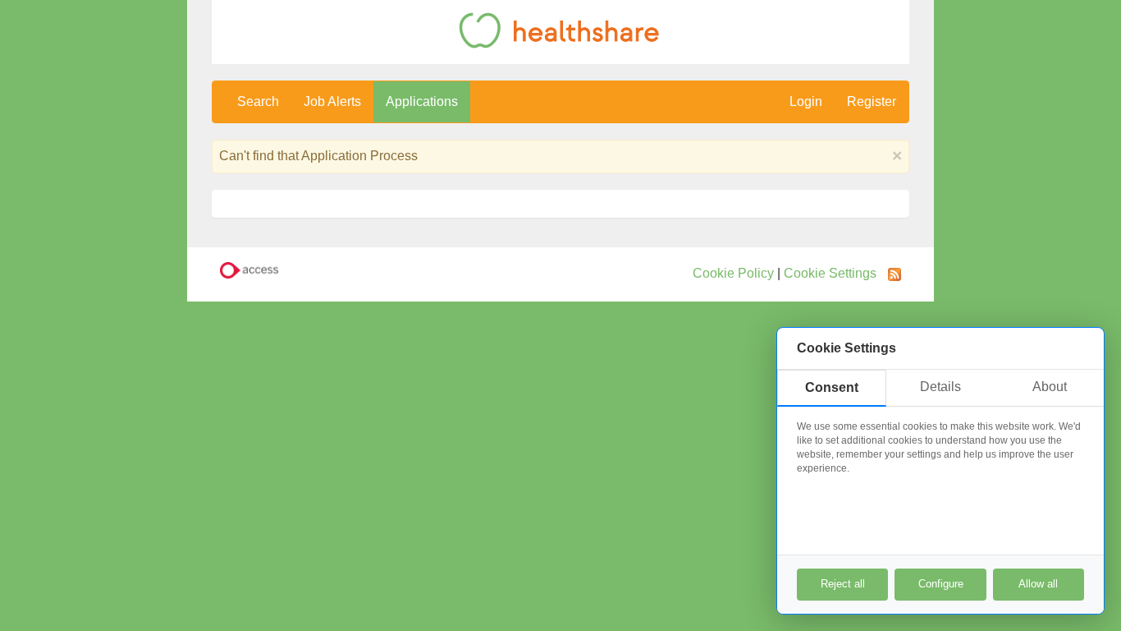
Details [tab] (940, 387)
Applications (422, 101)
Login (805, 101)
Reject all (843, 584)
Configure (940, 584)
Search (258, 101)
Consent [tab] (831, 387)
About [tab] (1049, 387)
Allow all (1038, 584)
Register (871, 101)
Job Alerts (332, 101)
